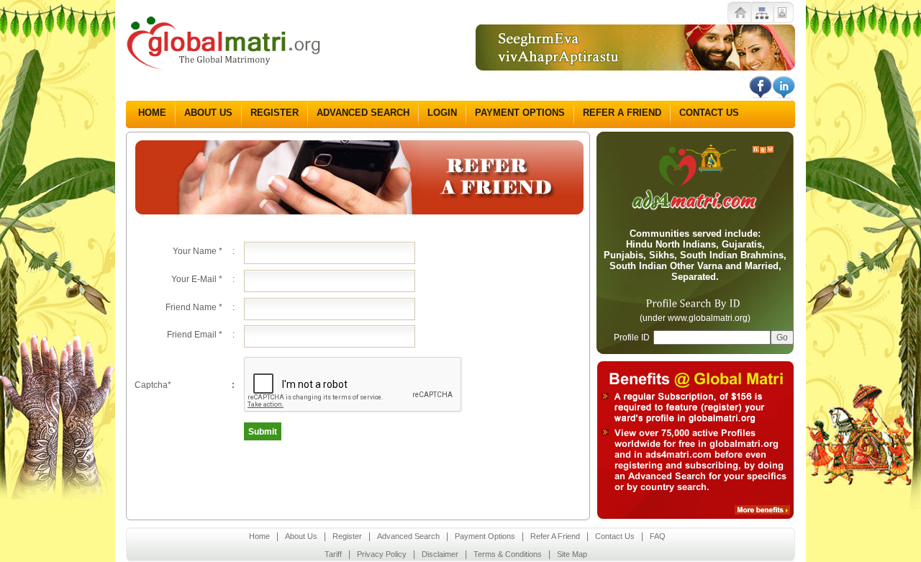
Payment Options (520, 112)
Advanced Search (363, 112)
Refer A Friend (622, 112)
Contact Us (709, 112)
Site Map (572, 554)
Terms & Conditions (507, 554)
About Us (208, 112)
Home (152, 112)
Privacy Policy (382, 554)
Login (442, 112)
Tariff (333, 554)
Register (274, 112)
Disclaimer (440, 554)
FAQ (658, 536)
